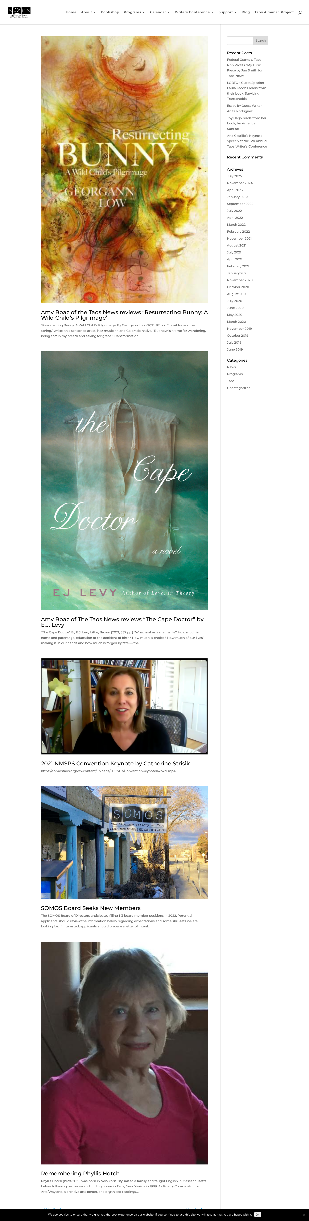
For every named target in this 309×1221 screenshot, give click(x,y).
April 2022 (235, 218)
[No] (304, 1215)
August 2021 (237, 245)
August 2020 (237, 294)
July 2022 (234, 211)
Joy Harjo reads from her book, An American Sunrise (246, 123)
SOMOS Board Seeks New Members (91, 908)
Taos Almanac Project (274, 12)
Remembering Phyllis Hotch (80, 1173)
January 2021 (237, 273)
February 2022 (238, 231)
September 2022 (240, 204)
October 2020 (238, 287)
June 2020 (235, 308)
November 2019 (239, 329)
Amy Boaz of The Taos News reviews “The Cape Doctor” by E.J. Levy (122, 622)
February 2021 (238, 266)
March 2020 (236, 322)
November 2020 (240, 280)
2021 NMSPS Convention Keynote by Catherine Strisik (115, 763)
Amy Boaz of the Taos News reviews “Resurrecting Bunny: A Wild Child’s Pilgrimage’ (124, 315)
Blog (246, 12)
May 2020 (234, 315)
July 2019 (234, 342)
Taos (231, 381)
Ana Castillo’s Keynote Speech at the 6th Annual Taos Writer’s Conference (247, 141)
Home (71, 12)
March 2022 (236, 225)
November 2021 (239, 238)
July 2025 (234, 176)
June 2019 (235, 349)
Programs (235, 374)
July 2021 (234, 252)
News (231, 367)
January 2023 (237, 197)
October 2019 (237, 336)
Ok (257, 1214)
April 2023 (235, 190)
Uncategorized (239, 388)
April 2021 (234, 259)
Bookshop (110, 12)
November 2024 (240, 183)
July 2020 (234, 301)
